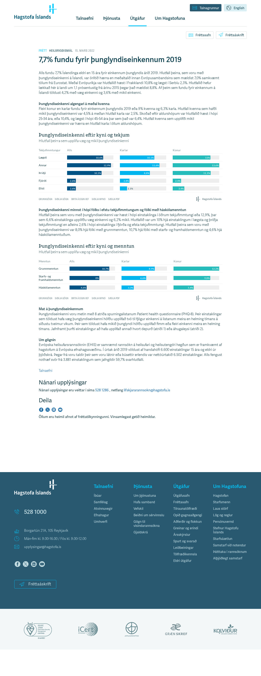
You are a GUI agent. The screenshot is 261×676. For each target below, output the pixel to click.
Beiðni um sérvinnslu (149, 515)
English (239, 8)
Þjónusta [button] (111, 18)
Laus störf (220, 509)
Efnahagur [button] (101, 515)
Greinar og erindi (185, 528)
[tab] (110, 496)
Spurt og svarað (185, 541)
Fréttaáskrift (235, 35)
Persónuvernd (223, 522)
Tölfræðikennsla (185, 554)
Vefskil (138, 509)
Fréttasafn (203, 35)
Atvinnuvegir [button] (103, 509)
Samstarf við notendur (229, 545)
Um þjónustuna (145, 496)
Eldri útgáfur (182, 561)
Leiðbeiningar (183, 548)
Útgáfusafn (181, 496)
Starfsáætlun (222, 539)
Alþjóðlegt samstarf (227, 558)
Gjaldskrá (141, 532)
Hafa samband (144, 502)
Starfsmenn (221, 502)
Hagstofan (220, 496)
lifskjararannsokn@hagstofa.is (147, 390)
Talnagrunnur (209, 8)
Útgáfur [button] (137, 18)
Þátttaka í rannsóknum (230, 552)
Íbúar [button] (98, 496)
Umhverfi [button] (100, 522)
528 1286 (102, 390)
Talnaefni (84, 18)
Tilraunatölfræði (185, 509)
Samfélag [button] (101, 502)
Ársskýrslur (181, 535)
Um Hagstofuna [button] (170, 18)
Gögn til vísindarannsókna (147, 524)
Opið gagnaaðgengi (187, 515)
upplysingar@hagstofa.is (42, 547)
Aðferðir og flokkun (187, 522)
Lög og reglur (223, 515)
